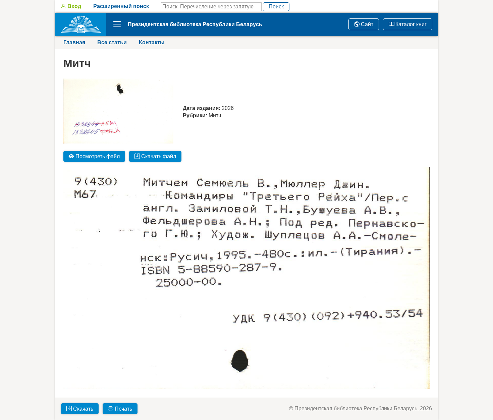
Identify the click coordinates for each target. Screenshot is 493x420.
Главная (74, 42)
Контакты (152, 42)
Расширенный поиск (121, 6)
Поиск (276, 6)
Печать (122, 409)
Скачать (82, 409)
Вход (73, 6)
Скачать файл (158, 156)
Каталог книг (410, 24)
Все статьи (112, 42)
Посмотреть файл (97, 156)
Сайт (366, 24)
